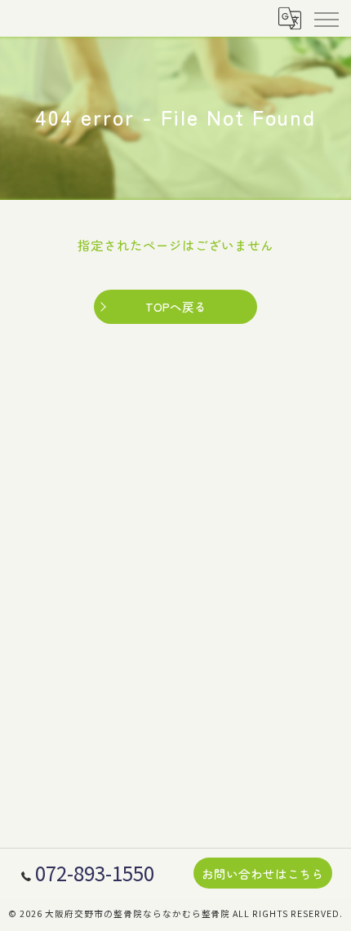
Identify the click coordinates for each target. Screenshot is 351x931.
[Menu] (325, 18)
